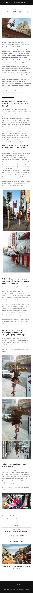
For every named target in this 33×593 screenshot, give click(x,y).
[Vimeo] (29, 6)
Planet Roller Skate (7, 47)
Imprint (27, 589)
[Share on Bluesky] (17, 525)
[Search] (31, 2)
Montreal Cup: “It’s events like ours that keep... (16, 566)
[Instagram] (25, 6)
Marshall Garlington (13, 518)
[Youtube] (27, 6)
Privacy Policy (20, 589)
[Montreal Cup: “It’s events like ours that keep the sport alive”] (16, 554)
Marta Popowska (14, 516)
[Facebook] (13, 584)
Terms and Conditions (10, 589)
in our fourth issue (18, 55)
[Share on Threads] (15, 525)
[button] (3, 558)
